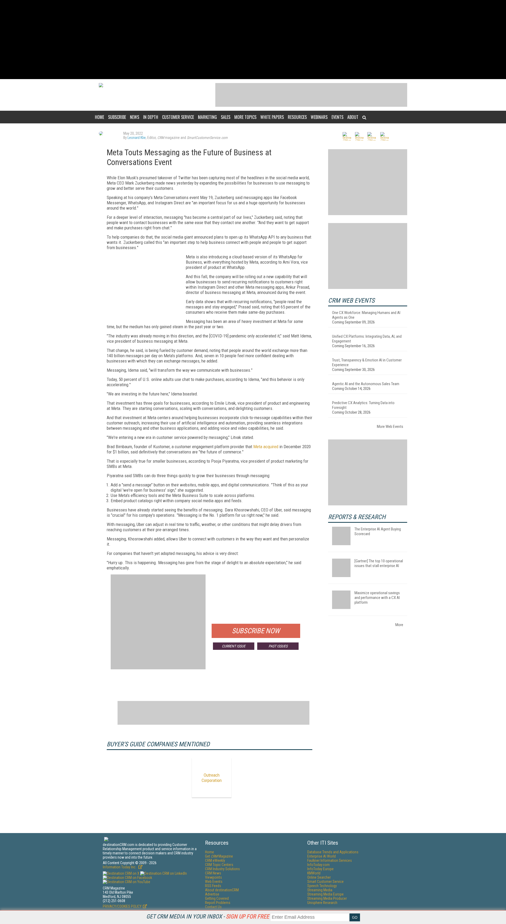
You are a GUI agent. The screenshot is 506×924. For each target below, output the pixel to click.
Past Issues (278, 646)
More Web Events (390, 426)
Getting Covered (217, 898)
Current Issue (233, 646)
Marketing (207, 117)
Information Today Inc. (120, 867)
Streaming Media (319, 890)
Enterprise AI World (321, 856)
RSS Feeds (213, 886)
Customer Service (178, 117)
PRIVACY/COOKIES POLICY (122, 906)
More (399, 624)
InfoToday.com (318, 865)
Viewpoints (213, 877)
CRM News (213, 873)
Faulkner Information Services (329, 860)
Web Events (213, 881)
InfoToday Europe (320, 869)
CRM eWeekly (215, 860)
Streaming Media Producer (327, 898)
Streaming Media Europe (325, 894)
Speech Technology (322, 886)
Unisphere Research (322, 903)
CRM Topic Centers (219, 865)
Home (99, 117)
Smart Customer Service (325, 881)
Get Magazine (219, 856)
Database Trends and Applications (332, 852)
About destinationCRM (222, 890)
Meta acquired (265, 446)
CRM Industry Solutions (222, 869)
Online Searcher (319, 877)
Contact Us (213, 907)
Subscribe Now (256, 631)
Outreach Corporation (212, 777)
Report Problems (217, 903)
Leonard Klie (137, 138)
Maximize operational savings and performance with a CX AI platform (377, 598)
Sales (225, 117)
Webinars (319, 117)
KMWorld (313, 873)
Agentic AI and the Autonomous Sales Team (365, 383)
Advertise (212, 894)
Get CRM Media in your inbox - (207, 916)
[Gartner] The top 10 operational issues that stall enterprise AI (378, 563)
